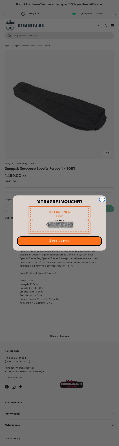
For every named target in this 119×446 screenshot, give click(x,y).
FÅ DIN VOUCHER (59, 241)
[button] (59, 220)
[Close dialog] (102, 199)
